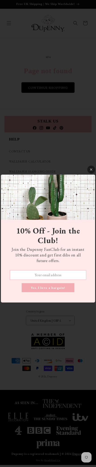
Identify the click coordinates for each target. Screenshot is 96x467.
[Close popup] (91, 169)
